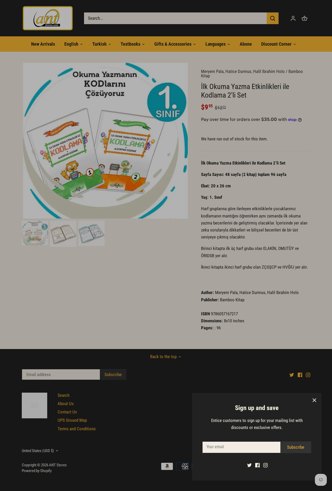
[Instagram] (265, 465)
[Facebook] (257, 465)
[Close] (314, 400)
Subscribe (295, 447)
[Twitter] (249, 465)
